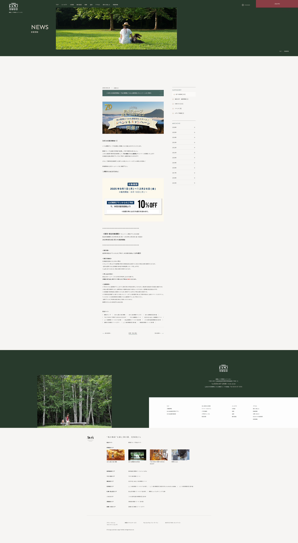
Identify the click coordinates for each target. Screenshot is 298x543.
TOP (57, 4)
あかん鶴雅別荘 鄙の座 (151, 314)
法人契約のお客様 (206, 406)
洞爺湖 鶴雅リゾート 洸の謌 (147, 322)
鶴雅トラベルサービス (131, 522)
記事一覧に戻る (133, 333)
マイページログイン (206, 408)
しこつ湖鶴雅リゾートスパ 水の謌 (112, 319)
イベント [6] (178, 108)
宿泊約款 (204, 416)
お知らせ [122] (179, 104)
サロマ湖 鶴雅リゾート (134, 476)
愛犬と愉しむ (106, 4)
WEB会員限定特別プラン (173, 411)
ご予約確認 (204, 411)
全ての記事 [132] (180, 94)
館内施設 (79, 4)
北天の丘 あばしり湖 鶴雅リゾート (137, 481)
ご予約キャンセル (206, 414)
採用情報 (255, 419)
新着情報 (115, 4)
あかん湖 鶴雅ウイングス (135, 314)
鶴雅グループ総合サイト (134, 442)
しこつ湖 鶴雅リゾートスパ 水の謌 (137, 486)
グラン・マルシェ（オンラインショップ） (112, 523)
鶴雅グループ (107, 314)
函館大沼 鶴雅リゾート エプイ (112, 322)
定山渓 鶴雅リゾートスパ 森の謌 (137, 491)
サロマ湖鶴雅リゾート (135, 317)
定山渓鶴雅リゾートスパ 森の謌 (133, 319)
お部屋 (72, 4)
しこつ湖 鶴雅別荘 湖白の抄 (163, 486)
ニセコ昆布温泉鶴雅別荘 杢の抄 (152, 319)
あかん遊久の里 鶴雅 (119, 314)
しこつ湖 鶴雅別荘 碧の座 (129, 322)
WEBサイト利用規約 (258, 416)
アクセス (97, 4)
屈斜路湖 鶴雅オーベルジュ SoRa (137, 471)
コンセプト (64, 4)
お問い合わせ (256, 414)
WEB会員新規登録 (171, 414)
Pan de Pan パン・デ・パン (150, 522)
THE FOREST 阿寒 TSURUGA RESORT (115, 317)
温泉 (91, 4)
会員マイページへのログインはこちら (112, 302)
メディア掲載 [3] (179, 113)
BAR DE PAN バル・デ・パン (173, 522)
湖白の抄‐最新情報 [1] (181, 99)
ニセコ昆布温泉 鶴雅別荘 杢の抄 (137, 496)
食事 (86, 4)
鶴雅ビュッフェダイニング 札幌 (157, 491)
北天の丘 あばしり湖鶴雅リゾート (153, 317)
